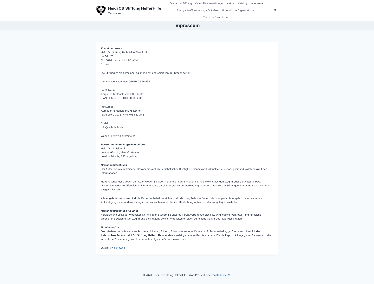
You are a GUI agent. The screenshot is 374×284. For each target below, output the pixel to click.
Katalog (242, 3)
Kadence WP (223, 275)
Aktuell (231, 3)
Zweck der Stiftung (180, 3)
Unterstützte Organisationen (238, 10)
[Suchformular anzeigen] (275, 10)
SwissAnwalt (117, 247)
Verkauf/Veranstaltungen (209, 3)
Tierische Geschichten (216, 17)
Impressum (256, 3)
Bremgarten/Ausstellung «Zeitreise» (198, 10)
